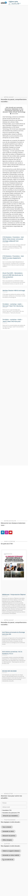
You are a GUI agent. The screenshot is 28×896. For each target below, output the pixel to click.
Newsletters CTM (7, 810)
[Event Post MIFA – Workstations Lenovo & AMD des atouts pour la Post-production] (13, 275)
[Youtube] (10, 532)
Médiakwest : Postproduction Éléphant (14, 594)
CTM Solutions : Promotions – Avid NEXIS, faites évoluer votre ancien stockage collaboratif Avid (13, 239)
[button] (26, 2)
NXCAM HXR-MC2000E (9, 671)
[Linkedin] (2, 532)
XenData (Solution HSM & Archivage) (14, 290)
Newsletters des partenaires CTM (11, 812)
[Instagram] (6, 532)
